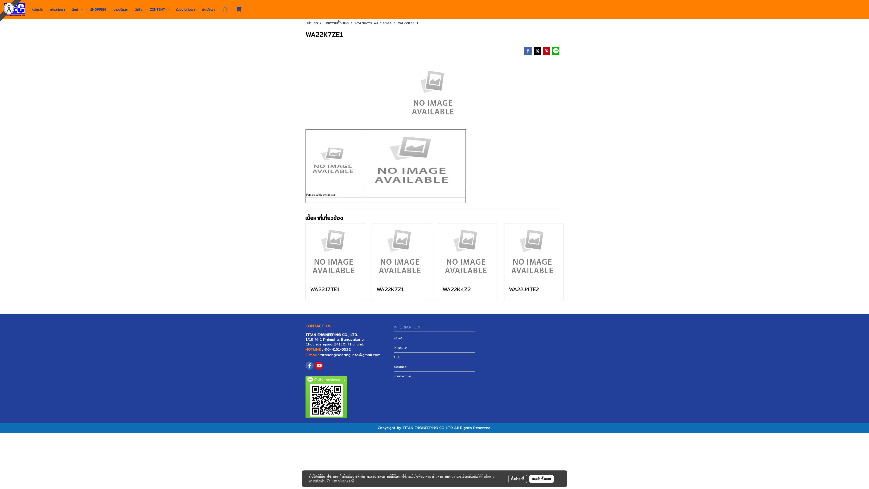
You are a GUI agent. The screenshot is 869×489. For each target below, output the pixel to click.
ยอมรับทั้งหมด (541, 479)
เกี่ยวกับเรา (57, 9)
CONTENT (158, 9)
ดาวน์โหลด (120, 9)
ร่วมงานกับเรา (185, 9)
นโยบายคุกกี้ (346, 481)
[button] (225, 9)
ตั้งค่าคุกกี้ (517, 479)
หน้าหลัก (37, 9)
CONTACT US (403, 376)
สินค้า (76, 9)
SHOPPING (98, 9)
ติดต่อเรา (208, 9)
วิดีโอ (139, 9)
